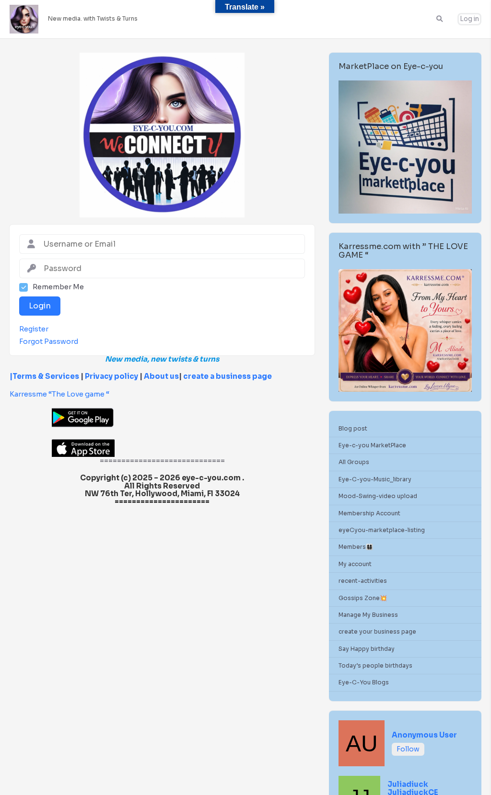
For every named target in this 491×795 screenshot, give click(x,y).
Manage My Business (368, 614)
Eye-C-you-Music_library (375, 479)
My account (355, 564)
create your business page (377, 631)
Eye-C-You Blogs (364, 682)
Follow (408, 749)
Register (33, 329)
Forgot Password (48, 342)
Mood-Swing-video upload (378, 496)
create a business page (227, 376)
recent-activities (363, 580)
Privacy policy (111, 376)
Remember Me (58, 287)
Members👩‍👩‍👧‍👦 (356, 546)
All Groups (354, 462)
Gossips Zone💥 (363, 598)
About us (160, 376)
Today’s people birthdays (375, 665)
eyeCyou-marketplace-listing (382, 530)
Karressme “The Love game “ (59, 393)
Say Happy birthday (367, 648)
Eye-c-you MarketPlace (372, 445)
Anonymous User (424, 734)
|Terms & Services (44, 376)
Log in (469, 19)
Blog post (353, 428)
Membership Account (369, 513)
